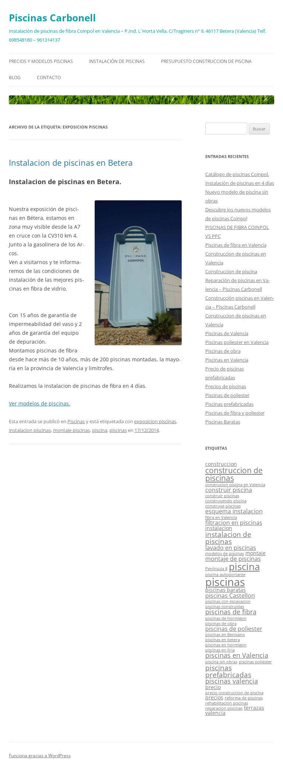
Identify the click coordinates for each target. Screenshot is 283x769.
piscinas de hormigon (226, 618)
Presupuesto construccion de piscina (206, 61)
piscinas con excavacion (228, 601)
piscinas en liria (220, 650)
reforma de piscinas (244, 697)
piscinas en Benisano (225, 634)
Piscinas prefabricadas (229, 404)
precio (213, 687)
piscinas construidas (224, 606)
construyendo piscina (226, 500)
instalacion (218, 527)
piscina (99, 430)
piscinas (118, 430)
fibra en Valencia (221, 517)
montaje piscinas (71, 430)
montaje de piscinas (233, 559)
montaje (255, 552)
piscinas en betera (222, 639)
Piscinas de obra (223, 351)
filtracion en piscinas (233, 523)
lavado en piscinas (230, 548)
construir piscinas (222, 495)
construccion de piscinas (234, 474)
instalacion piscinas (30, 430)
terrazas (254, 707)
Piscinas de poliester (227, 395)
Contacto (49, 77)
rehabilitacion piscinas (226, 703)
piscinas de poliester (233, 629)
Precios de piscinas (225, 386)
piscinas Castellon (230, 595)
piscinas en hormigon (226, 644)
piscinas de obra (221, 623)
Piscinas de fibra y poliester (235, 413)
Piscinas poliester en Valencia (237, 342)
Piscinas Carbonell (52, 17)
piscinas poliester (255, 661)
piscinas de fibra (230, 611)
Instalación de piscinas (117, 61)
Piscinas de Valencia (226, 333)
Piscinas (76, 421)
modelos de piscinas (224, 553)
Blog (15, 77)
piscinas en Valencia (236, 655)
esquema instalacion (234, 511)
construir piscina (228, 490)
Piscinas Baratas (222, 421)
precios (214, 697)
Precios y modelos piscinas (41, 61)
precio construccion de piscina (234, 692)
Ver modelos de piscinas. (39, 403)
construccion (221, 463)
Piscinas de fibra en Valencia (235, 245)
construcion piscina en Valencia (235, 484)
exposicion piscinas (155, 421)
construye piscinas (223, 506)
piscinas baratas (225, 589)
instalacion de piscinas (228, 537)
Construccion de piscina (231, 271)
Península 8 (216, 568)
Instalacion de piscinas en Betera (71, 162)
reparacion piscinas (223, 708)
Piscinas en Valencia (226, 360)
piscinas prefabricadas (228, 671)
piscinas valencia (231, 681)
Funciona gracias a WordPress (40, 755)
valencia (215, 712)
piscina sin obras (221, 661)
